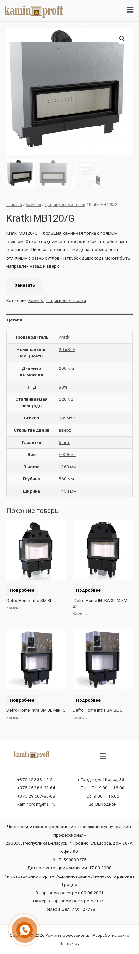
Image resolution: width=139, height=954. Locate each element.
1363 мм (68, 466)
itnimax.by (69, 943)
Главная (14, 204)
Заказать (25, 285)
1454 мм (68, 491)
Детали (14, 319)
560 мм (66, 478)
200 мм (66, 368)
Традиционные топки (65, 204)
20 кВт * (67, 349)
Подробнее (22, 590)
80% (63, 387)
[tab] (69, 320)
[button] (130, 11)
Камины (33, 204)
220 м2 (66, 399)
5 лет (64, 442)
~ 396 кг (67, 454)
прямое (67, 417)
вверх (65, 430)
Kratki (64, 337)
